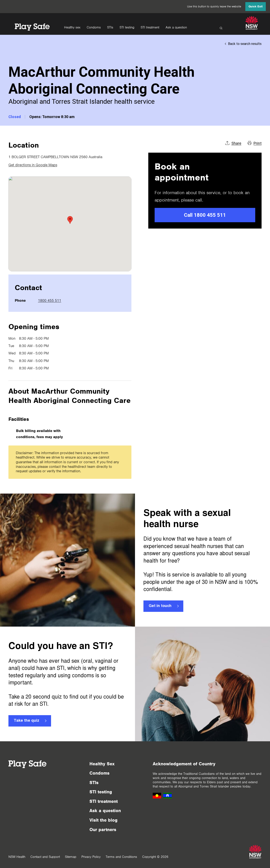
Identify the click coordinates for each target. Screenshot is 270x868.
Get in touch (160, 606)
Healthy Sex (102, 764)
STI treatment (150, 27)
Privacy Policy (91, 857)
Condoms (94, 27)
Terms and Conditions (121, 857)
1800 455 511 (49, 300)
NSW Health (16, 857)
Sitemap (70, 857)
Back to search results (245, 44)
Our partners (102, 829)
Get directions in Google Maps (32, 165)
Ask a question (176, 27)
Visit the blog (103, 820)
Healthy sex (72, 27)
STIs (110, 27)
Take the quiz (26, 721)
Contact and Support (45, 857)
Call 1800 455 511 (205, 215)
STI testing (127, 27)
